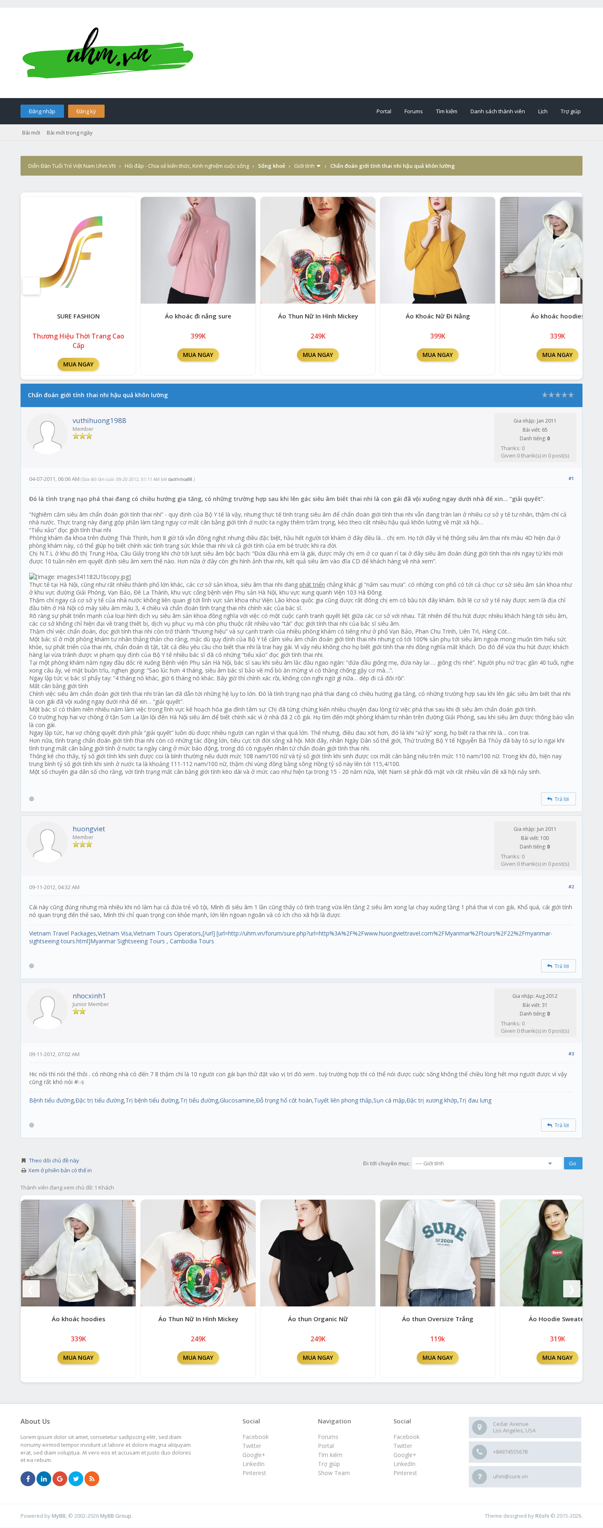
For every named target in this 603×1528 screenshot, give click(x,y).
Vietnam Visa (115, 933)
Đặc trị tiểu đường (99, 1100)
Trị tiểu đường (199, 1100)
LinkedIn (404, 1464)
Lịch (543, 111)
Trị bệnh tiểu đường (152, 1100)
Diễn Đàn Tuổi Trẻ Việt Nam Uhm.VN (72, 165)
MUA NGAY (78, 364)
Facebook (406, 1437)
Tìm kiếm (446, 111)
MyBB (59, 1515)
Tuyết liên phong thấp (343, 1100)
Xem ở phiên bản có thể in (60, 1170)
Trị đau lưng (475, 1100)
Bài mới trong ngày (70, 132)
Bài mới (31, 132)
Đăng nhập (42, 111)
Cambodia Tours (192, 941)
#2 (571, 886)
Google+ (404, 1455)
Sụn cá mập (389, 1100)
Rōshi (542, 1515)
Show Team (334, 1473)
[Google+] (60, 1479)
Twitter (402, 1446)
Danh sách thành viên (498, 111)
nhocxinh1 (89, 995)
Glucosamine (237, 1100)
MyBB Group (115, 1515)
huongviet (89, 828)
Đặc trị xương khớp (432, 1100)
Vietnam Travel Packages (62, 933)
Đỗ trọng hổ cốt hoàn (284, 1100)
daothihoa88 (180, 479)
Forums (413, 111)
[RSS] (92, 1479)
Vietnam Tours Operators (167, 933)
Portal (384, 111)
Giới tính (304, 165)
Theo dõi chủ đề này (54, 1160)
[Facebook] (28, 1479)
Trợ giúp (571, 111)
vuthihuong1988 (99, 420)
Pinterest (405, 1473)
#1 (571, 478)
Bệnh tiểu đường (51, 1100)
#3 (571, 1053)
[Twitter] (76, 1479)
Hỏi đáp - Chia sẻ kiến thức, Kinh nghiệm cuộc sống (187, 165)
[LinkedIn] (44, 1479)
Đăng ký (86, 111)
